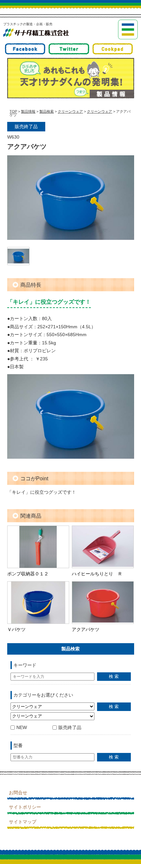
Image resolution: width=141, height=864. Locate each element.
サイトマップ (22, 821)
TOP (13, 111)
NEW (21, 727)
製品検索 (46, 111)
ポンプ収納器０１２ (28, 573)
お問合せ (18, 792)
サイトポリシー (25, 807)
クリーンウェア (70, 111)
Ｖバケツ (16, 629)
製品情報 (28, 111)
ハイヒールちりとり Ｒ (97, 573)
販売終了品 (69, 727)
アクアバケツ (85, 629)
